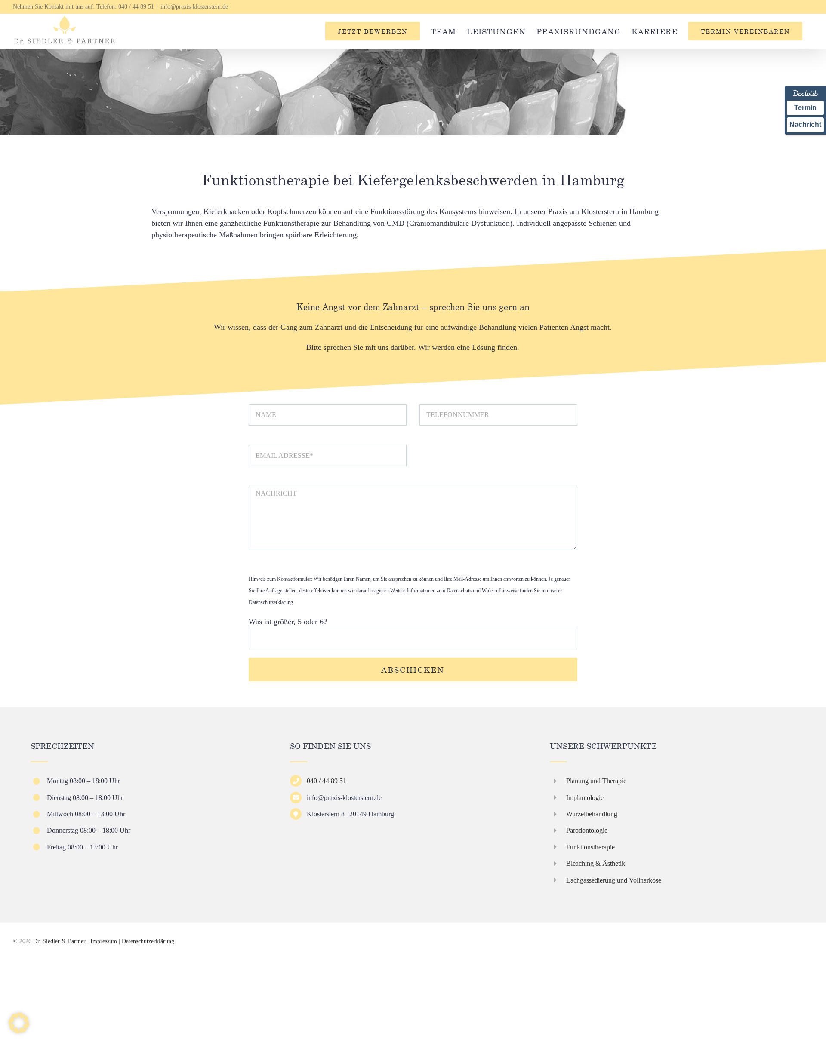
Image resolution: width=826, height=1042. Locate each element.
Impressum (103, 941)
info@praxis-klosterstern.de (194, 6)
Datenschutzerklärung (271, 602)
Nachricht (805, 124)
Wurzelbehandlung (591, 814)
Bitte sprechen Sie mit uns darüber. (361, 347)
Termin (805, 107)
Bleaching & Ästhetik (595, 863)
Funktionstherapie (590, 847)
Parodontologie (586, 830)
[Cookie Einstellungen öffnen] (19, 1031)
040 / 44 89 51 (136, 6)
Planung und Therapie (596, 781)
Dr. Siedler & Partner (59, 941)
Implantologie (585, 797)
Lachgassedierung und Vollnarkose (613, 880)
